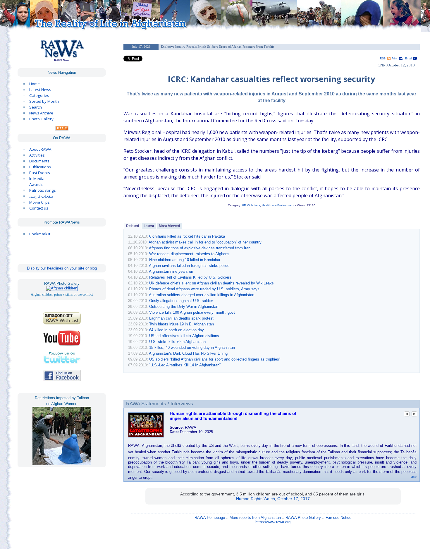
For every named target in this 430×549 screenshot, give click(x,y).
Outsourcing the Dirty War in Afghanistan (183, 306)
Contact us (38, 208)
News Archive (41, 113)
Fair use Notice (338, 517)
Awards (36, 184)
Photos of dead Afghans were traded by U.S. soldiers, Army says (204, 289)
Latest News (40, 89)
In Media (36, 178)
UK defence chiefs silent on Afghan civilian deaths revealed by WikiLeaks (211, 283)
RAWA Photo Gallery (303, 517)
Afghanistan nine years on (171, 271)
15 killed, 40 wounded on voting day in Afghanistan (192, 347)
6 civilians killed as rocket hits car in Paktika (187, 236)
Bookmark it (39, 233)
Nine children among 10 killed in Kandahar (184, 260)
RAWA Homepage (210, 517)
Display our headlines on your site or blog (62, 268)
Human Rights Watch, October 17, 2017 (273, 498)
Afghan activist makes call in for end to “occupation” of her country (205, 242)
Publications (40, 166)
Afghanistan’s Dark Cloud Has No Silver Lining (188, 353)
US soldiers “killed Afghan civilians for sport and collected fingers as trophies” (214, 359)
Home (34, 83)
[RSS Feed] (61, 129)
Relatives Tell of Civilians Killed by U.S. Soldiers (190, 277)
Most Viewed (169, 226)
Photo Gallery (41, 118)
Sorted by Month (44, 101)
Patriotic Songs (42, 190)
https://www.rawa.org (272, 522)
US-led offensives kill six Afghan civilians (184, 336)
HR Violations (251, 205)
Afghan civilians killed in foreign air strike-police (189, 265)
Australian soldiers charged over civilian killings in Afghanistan (201, 295)
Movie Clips (39, 202)
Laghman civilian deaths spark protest (181, 318)
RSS (383, 58)
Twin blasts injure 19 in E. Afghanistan (181, 324)
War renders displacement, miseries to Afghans (189, 254)
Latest (149, 226)
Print (394, 58)
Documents (39, 161)
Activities (37, 155)
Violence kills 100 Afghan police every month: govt (192, 312)
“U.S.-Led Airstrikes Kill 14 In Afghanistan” (185, 365)
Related (132, 226)
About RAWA (40, 149)
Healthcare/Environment (278, 205)
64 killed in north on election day (176, 330)
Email (408, 58)
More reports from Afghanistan (255, 517)
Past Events (39, 172)
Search (35, 107)
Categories (39, 95)
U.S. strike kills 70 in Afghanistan (177, 341)
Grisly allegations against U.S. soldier (181, 300)
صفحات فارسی (41, 196)
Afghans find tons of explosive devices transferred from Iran (199, 248)
